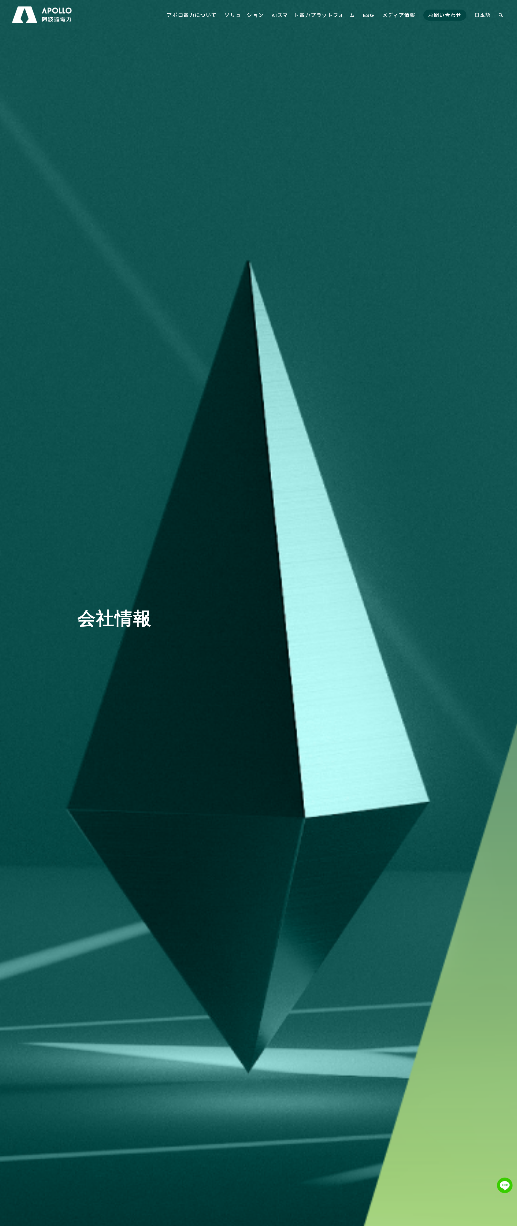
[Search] (501, 15)
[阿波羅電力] (42, 15)
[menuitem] (192, 15)
